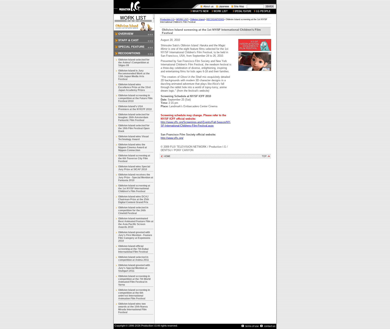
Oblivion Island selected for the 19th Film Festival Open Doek (134, 128)
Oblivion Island (197, 19)
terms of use (252, 326)
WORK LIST (182, 19)
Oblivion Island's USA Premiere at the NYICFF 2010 (135, 108)
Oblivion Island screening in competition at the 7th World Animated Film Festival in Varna (134, 280)
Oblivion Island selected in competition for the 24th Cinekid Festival (133, 210)
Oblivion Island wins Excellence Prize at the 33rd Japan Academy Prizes (134, 87)
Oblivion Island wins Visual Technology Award (133, 138)
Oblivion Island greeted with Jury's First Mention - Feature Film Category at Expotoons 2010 (135, 236)
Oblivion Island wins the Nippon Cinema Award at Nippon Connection (132, 147)
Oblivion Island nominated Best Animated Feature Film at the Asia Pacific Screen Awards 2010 (135, 222)
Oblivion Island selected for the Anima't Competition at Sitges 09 (134, 62)
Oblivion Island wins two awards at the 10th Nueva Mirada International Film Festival (133, 308)
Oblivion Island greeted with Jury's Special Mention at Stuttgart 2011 (134, 268)
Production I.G (167, 19)
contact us (269, 326)
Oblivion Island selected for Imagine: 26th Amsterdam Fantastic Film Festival (134, 117)
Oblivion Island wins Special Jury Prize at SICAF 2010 (134, 168)
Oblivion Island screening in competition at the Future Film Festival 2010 (135, 98)
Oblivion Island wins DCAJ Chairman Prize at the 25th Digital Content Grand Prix (133, 199)
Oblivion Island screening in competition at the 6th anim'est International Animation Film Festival (134, 294)
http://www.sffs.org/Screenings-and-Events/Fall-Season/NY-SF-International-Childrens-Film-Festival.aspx (196, 124)
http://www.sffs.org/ (172, 138)
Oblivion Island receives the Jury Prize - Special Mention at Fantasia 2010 (135, 177)
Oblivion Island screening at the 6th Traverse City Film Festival (134, 158)
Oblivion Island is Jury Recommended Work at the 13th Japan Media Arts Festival (134, 75)
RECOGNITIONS (215, 19)
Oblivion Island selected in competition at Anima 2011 (133, 258)
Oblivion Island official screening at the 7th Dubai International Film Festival (133, 249)
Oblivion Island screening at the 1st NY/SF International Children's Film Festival (134, 188)
